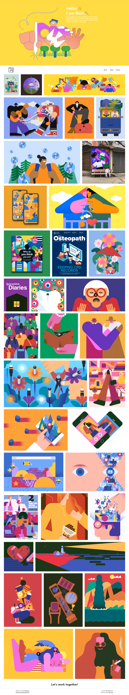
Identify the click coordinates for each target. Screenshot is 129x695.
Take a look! (82, 22)
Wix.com (111, 692)
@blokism (26, 690)
